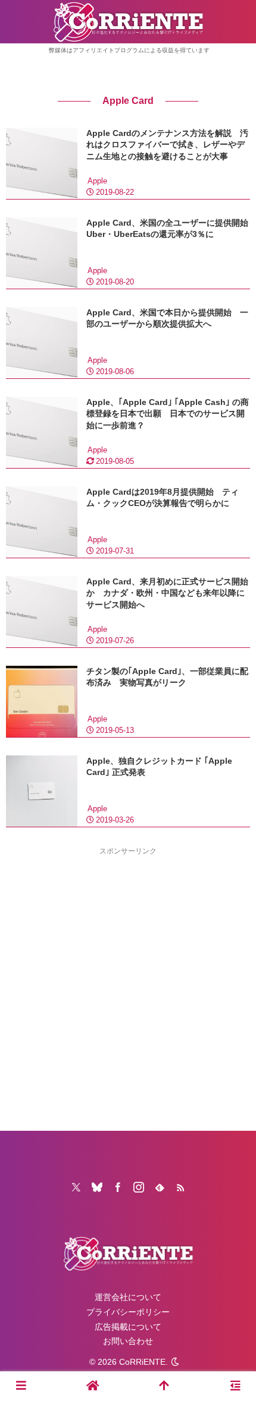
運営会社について (128, 1297)
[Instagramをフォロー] (139, 1187)
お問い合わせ (128, 1341)
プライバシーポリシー (128, 1312)
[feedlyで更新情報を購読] (159, 1187)
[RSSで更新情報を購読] (180, 1187)
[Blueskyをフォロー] (97, 1187)
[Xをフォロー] (76, 1187)
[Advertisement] (128, 985)
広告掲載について (128, 1327)
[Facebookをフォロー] (118, 1187)
